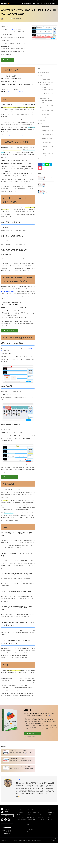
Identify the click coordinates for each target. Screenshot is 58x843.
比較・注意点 (43, 120)
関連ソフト (29, 831)
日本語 (51, 839)
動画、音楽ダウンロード (31, 817)
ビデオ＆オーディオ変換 (31, 812)
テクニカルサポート (41, 817)
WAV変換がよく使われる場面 (46, 79)
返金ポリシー (50, 822)
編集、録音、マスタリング (47, 87)
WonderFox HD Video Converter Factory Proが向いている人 (46, 100)
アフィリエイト (50, 819)
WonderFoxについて (51, 812)
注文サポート (40, 814)
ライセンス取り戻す (41, 819)
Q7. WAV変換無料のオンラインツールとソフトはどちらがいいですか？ (47, 154)
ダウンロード (14, 29)
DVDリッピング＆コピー (31, 814)
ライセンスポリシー (16, 840)
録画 (28, 824)
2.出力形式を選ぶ (45, 114)
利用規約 (2, 840)
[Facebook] (5, 819)
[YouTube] (2, 819)
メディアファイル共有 (31, 822)
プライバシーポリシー (8, 840)
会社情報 (49, 814)
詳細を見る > (50, 715)
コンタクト (50, 817)
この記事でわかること (45, 72)
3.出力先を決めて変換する (47, 117)
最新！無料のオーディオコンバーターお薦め (15, 135)
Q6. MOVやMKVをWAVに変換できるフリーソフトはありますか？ (47, 148)
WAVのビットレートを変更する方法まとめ (15, 91)
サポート (39, 812)
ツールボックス (30, 829)
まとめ (41, 158)
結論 (41, 75)
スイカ (5, 18)
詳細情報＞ (25, 753)
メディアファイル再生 (31, 819)
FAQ (41, 123)
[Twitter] (9, 819)
